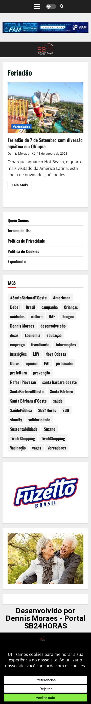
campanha (49, 307)
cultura (36, 316)
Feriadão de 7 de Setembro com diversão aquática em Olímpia (45, 107)
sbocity (16, 420)
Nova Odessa (56, 354)
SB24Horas (47, 410)
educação (54, 335)
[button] (36, 6)
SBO (65, 410)
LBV (36, 354)
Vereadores (57, 448)
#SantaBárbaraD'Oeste (28, 298)
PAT (47, 363)
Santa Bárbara (61, 391)
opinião (32, 363)
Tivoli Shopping (22, 438)
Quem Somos (18, 220)
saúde (58, 401)
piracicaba (64, 363)
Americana (61, 298)
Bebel (14, 307)
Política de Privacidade (26, 241)
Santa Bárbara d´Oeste (28, 401)
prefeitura (18, 373)
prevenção (41, 373)
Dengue (67, 316)
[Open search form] (62, 6)
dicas (14, 335)
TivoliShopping (53, 438)
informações (66, 344)
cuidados (17, 316)
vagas (36, 448)
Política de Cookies (23, 251)
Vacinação (18, 448)
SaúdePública (21, 410)
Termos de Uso (20, 230)
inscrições (18, 354)
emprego (17, 344)
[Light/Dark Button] (51, 6)
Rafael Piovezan (23, 382)
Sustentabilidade (24, 429)
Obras (14, 363)
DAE (52, 316)
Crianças (71, 307)
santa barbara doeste (59, 382)
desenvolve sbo (53, 326)
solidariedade (39, 420)
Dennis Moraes (18, 153)
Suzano (49, 429)
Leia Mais (22, 184)
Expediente (17, 261)
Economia (32, 335)
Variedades (21, 126)
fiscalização (40, 344)
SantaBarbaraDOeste (27, 391)
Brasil (30, 307)
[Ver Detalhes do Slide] (45, 27)
